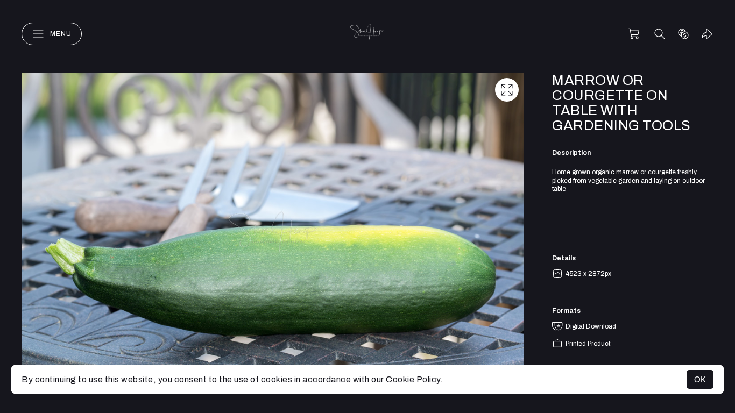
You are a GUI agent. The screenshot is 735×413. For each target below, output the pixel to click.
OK (700, 379)
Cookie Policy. (414, 379)
